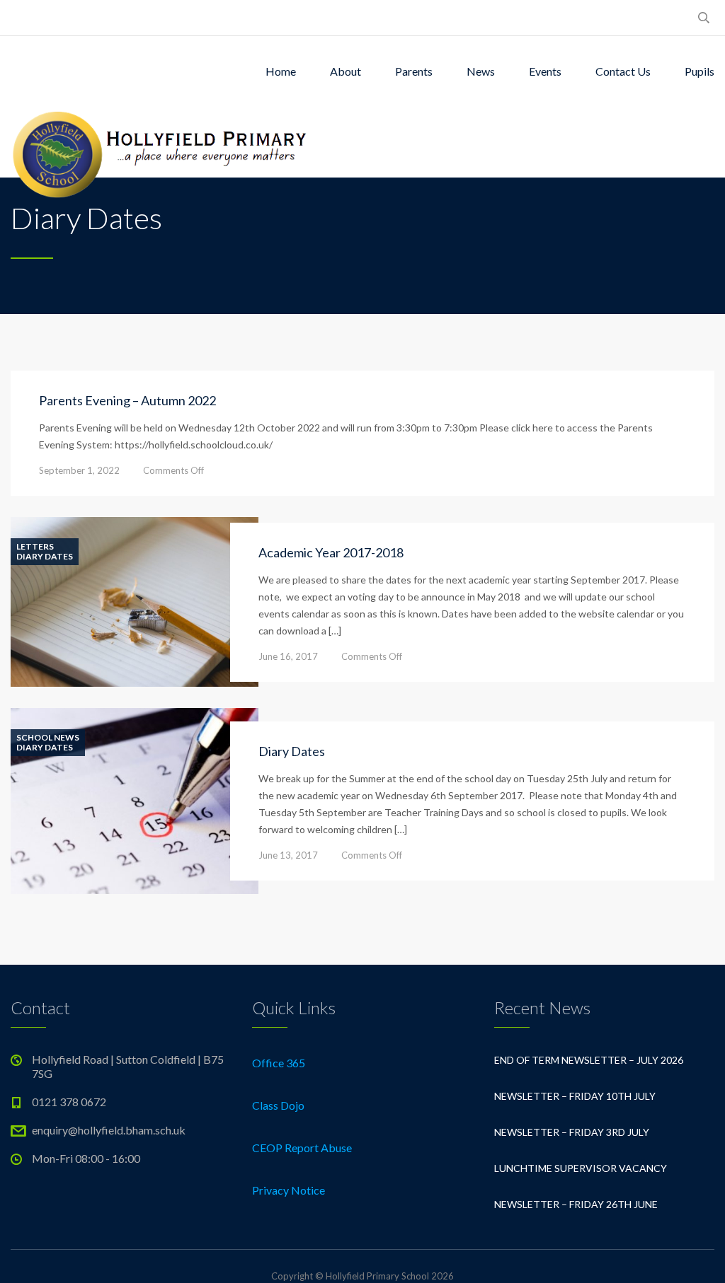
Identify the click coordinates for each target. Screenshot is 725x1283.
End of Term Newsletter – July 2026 (588, 1060)
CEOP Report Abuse (302, 1147)
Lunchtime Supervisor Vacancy (580, 1168)
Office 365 (278, 1062)
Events (545, 71)
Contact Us (623, 71)
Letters (35, 546)
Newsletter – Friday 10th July (575, 1096)
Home (281, 71)
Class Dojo (278, 1105)
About (345, 71)
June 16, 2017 (288, 656)
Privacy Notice (288, 1190)
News (481, 71)
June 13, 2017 (288, 855)
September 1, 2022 (79, 470)
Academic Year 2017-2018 (331, 552)
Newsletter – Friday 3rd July (571, 1132)
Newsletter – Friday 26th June (576, 1204)
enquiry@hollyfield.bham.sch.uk (108, 1130)
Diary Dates (44, 556)
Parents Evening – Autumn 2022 (127, 400)
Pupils (699, 71)
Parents (414, 71)
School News (47, 737)
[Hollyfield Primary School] (161, 142)
